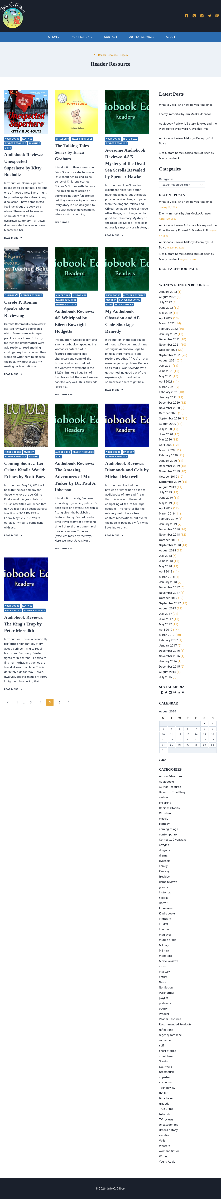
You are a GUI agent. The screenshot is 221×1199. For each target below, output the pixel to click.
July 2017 (165, 613)
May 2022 (165, 313)
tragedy (164, 1103)
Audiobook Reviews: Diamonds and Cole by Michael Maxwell (127, 470)
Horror (163, 903)
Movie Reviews (168, 961)
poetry (163, 1008)
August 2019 (167, 487)
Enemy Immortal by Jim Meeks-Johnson (185, 114)
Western (164, 1146)
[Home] (94, 55)
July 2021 (165, 365)
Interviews (166, 908)
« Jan (162, 760)
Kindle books (13, 452)
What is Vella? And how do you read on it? (186, 104)
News (162, 982)
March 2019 (167, 513)
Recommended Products (175, 1024)
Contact (110, 36)
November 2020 (169, 408)
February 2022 (168, 328)
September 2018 (170, 545)
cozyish (164, 845)
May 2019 (165, 503)
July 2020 (165, 429)
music (163, 966)
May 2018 (165, 566)
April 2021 (165, 381)
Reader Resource (15, 143)
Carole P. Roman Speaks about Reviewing (20, 309)
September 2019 (170, 481)
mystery (111, 300)
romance (34, 143)
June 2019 (166, 497)
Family (163, 866)
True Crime (166, 1108)
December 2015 (169, 666)
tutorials (164, 1114)
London (164, 929)
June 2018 (166, 561)
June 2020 (166, 434)
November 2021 (169, 344)
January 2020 (168, 460)
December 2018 (169, 529)
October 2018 (168, 540)
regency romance (170, 1035)
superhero (165, 1077)
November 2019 (169, 471)
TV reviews (166, 1119)
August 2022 (167, 297)
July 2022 (165, 302)
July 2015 (165, 677)
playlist (163, 998)
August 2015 (167, 672)
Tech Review (167, 1087)
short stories (124, 304)
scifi (8, 148)
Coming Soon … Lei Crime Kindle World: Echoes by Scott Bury (25, 470)
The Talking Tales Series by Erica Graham (72, 152)
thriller (163, 1093)
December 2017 (169, 587)
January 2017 (168, 645)
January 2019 (168, 524)
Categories (166, 179)
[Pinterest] (194, 16)
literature (165, 919)
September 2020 (170, 418)
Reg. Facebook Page (178, 269)
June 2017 (166, 619)
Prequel (164, 1014)
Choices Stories (169, 808)
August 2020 (167, 423)
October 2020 (168, 413)
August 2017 (167, 608)
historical (130, 139)
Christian (165, 813)
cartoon (164, 797)
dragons (164, 850)
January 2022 (168, 334)
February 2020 (168, 455)
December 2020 (169, 402)
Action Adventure (170, 776)
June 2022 (166, 307)
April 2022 (165, 318)
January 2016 (168, 661)
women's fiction (65, 304)
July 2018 (165, 555)
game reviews (168, 882)
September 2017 (170, 603)
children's (62, 139)
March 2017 (167, 635)
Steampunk (166, 1072)
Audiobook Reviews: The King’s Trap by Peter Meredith (24, 624)
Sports (163, 1061)
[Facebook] (186, 16)
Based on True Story (172, 792)
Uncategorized (168, 1124)
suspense (165, 1082)
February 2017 (168, 640)
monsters (165, 955)
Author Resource (134, 295)
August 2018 (167, 550)
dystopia (164, 861)
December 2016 (169, 650)
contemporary (168, 834)
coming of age (168, 829)
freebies (164, 876)
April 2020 (165, 445)
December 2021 (169, 339)
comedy (164, 823)
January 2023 (168, 291)
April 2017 (165, 629)
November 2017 (169, 592)
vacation (164, 1135)
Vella (162, 1140)
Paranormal (166, 992)
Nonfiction (166, 987)
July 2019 (165, 492)
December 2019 (169, 466)
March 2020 (167, 450)
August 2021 (167, 360)
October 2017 (168, 598)
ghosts (163, 887)
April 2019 (165, 508)
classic (163, 818)
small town (166, 1056)
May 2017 (165, 624)
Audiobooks (12, 139)
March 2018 (167, 577)
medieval (165, 934)
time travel (166, 1098)
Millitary (164, 950)
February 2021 (168, 392)
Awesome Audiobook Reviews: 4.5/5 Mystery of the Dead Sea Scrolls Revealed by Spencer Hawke (125, 163)
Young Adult (167, 1161)
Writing (34, 456)
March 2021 (167, 387)
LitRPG (163, 924)
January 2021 (168, 397)
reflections (166, 1029)
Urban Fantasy (168, 1130)
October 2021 (168, 349)
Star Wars (165, 1066)
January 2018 (168, 582)
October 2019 (168, 476)
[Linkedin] (202, 16)
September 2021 (170, 355)
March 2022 (167, 323)
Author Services (141, 36)
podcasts (165, 1003)
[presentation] (26, 112)
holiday (163, 897)
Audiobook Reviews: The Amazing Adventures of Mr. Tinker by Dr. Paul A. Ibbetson (76, 476)
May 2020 (165, 439)
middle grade (167, 940)
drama (163, 855)
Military (164, 945)
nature (163, 977)
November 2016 (169, 656)
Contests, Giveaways (172, 839)
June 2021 (166, 371)
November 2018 (169, 534)
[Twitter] (209, 16)
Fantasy (27, 139)
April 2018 (165, 571)
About (170, 36)
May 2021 (165, 376)
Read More (13, 237)
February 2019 (168, 518)
